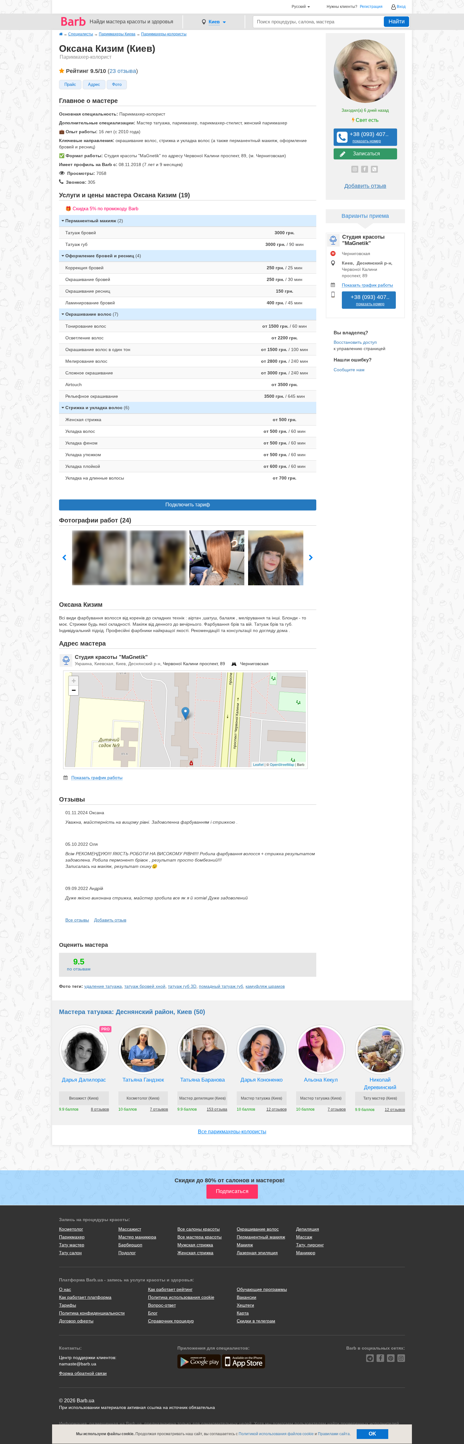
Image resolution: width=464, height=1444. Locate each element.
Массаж (304, 1236)
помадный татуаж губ (221, 986)
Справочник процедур (171, 1320)
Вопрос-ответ (162, 1305)
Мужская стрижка (195, 1244)
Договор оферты (76, 1320)
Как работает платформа (85, 1297)
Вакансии (246, 1297)
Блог (153, 1313)
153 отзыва (217, 1109)
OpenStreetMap (282, 764)
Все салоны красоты (198, 1229)
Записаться (365, 153)
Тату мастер (71, 1244)
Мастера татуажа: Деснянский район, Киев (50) (132, 1011)
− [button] (74, 690)
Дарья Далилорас (84, 1080)
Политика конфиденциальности (92, 1313)
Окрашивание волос (258, 1229)
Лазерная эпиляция (257, 1252)
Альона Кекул (321, 1080)
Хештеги (245, 1305)
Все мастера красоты (199, 1236)
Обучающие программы (262, 1289)
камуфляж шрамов (265, 986)
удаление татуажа (103, 986)
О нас (65, 1289)
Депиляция (307, 1229)
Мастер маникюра (137, 1236)
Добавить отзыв (110, 919)
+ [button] (74, 681)
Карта (243, 1313)
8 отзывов (100, 1109)
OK (372, 1433)
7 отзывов (159, 1109)
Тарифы (67, 1305)
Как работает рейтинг (170, 1289)
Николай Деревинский (380, 1083)
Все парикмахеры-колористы (232, 1131)
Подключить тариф (187, 504)
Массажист (129, 1229)
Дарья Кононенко (262, 1080)
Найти (397, 21)
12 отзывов (276, 1109)
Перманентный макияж (261, 1236)
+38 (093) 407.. (367, 137)
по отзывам (79, 968)
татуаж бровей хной (144, 986)
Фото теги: (71, 986)
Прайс (70, 84)
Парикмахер (72, 1236)
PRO (105, 1029)
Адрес (94, 84)
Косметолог (71, 1229)
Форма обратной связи (83, 1373)
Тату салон (70, 1252)
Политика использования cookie (181, 1297)
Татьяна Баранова (202, 1080)
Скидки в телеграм (256, 1320)
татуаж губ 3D (182, 986)
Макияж (245, 1244)
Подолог (127, 1252)
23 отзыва (123, 71)
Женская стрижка (195, 1252)
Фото (117, 84)
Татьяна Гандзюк (143, 1080)
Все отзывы (77, 919)
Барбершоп (130, 1244)
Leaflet (258, 764)
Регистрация (371, 7)
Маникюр (305, 1252)
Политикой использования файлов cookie (276, 1434)
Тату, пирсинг (310, 1244)
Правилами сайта (334, 1434)
